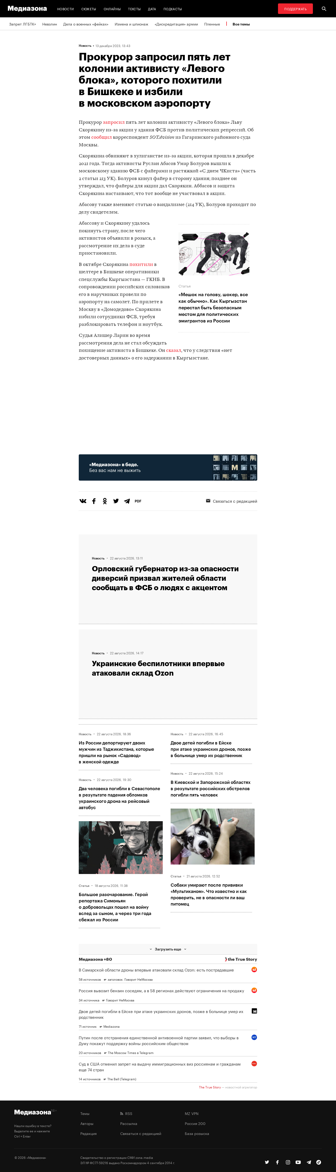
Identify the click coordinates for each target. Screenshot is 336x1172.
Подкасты (173, 8)
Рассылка (128, 1123)
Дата (152, 8)
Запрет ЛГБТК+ (22, 24)
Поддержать (295, 8)
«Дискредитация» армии (176, 24)
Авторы (86, 1123)
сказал (173, 350)
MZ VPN (191, 1113)
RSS (127, 1113)
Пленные (212, 24)
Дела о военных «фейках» (85, 24)
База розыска (197, 1133)
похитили (141, 265)
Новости (65, 8)
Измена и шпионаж (131, 24)
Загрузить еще (168, 949)
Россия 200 (195, 1123)
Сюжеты (88, 8)
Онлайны (112, 8)
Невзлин (49, 24)
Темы (85, 1113)
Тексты (134, 8)
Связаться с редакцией (235, 500)
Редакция (88, 1133)
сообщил (101, 137)
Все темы (241, 24)
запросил (114, 122)
